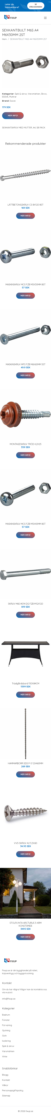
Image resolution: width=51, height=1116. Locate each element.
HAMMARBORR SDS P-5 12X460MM (25, 763)
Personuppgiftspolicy (12, 1090)
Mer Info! (13, 115)
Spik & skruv (21, 93)
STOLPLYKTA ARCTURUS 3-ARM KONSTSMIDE (26, 924)
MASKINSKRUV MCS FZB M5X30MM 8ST (25, 284)
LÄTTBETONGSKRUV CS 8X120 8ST (25, 204)
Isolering (6, 1040)
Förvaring (7, 1025)
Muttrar (13, 96)
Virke (4, 1056)
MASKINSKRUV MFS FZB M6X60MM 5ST (25, 364)
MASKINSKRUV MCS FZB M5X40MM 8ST (25, 523)
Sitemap (6, 1095)
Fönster (6, 1020)
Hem (4, 39)
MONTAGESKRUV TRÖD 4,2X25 (25, 444)
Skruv (44, 93)
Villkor (5, 1085)
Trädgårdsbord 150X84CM (25, 683)
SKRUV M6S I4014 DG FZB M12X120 (25, 603)
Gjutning (6, 1030)
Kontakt (6, 1080)
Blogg (5, 1074)
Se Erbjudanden (35, 5)
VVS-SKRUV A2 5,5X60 (25, 843)
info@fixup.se (8, 998)
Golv (4, 1035)
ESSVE (5, 96)
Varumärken (34, 93)
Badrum (6, 1014)
